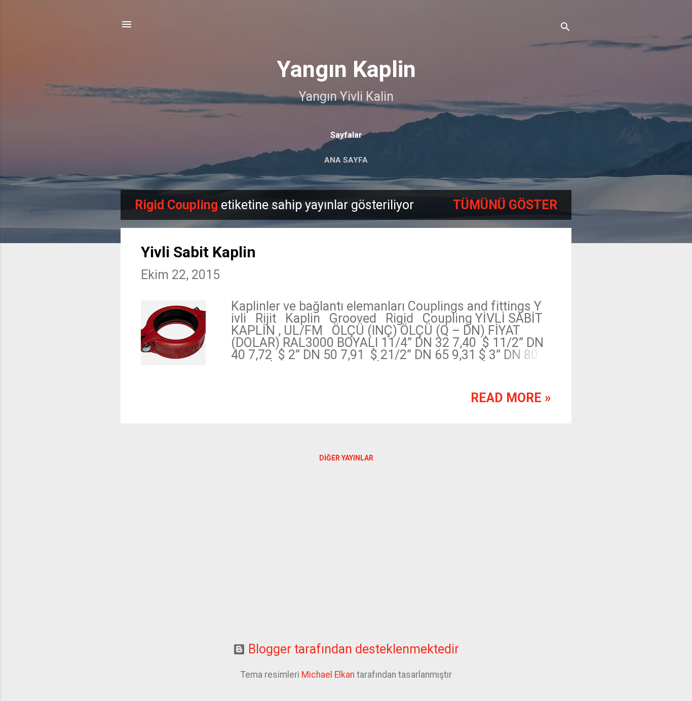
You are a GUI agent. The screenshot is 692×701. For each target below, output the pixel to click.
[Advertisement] (346, 560)
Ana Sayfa (346, 160)
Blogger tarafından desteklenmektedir (352, 649)
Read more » (511, 398)
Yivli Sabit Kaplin (198, 252)
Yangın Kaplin (346, 69)
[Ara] (565, 27)
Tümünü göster (505, 205)
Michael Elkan (328, 675)
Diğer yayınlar (346, 458)
